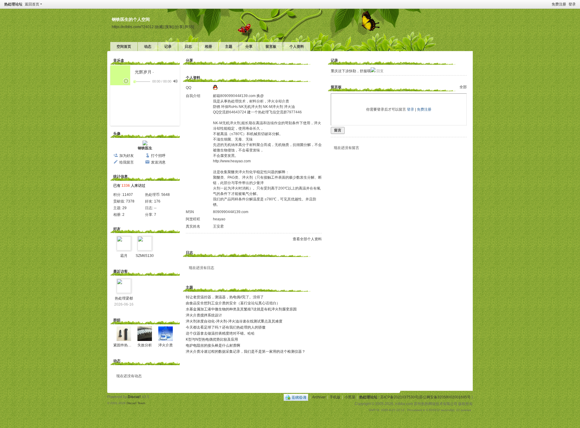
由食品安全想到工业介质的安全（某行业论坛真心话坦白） (233, 303)
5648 (165, 195)
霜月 (123, 256)
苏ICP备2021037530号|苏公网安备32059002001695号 (425, 397)
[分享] (179, 27)
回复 (380, 71)
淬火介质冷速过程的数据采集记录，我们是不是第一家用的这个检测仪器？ (245, 351)
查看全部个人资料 (307, 239)
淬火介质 (165, 345)
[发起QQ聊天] (215, 88)
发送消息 (158, 162)
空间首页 (124, 46)
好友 (117, 229)
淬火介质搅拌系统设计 (204, 315)
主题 (228, 46)
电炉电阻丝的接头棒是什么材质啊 (213, 345)
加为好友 (126, 156)
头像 (117, 133)
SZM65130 (145, 256)
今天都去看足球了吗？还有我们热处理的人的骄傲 (226, 327)
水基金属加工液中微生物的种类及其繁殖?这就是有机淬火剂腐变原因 (241, 309)
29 (124, 208)
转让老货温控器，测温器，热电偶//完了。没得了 (225, 297)
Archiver (319, 397)
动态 (147, 46)
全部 (463, 87)
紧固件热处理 (124, 345)
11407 (127, 195)
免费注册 (559, 4)
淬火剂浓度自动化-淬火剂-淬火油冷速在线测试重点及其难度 (234, 321)
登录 (572, 4)
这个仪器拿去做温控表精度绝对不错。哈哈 (220, 333)
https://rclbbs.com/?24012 (133, 27)
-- (155, 208)
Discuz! (134, 397)
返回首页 (32, 4)
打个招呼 (158, 156)
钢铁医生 (145, 148)
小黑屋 (349, 397)
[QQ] (296, 397)
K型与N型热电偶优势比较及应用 (212, 339)
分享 (249, 46)
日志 (188, 46)
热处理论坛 (13, 4)
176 (157, 201)
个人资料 (296, 46)
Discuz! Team (136, 403)
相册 (208, 46)
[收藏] (159, 27)
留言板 (271, 46)
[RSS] (189, 27)
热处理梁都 (124, 298)
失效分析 (144, 345)
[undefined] (175, 81)
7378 (130, 201)
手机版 (335, 397)
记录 (168, 46)
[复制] (169, 27)
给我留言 (126, 162)
